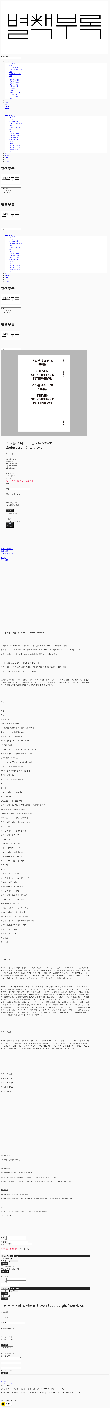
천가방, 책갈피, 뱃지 (15, 96)
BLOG (7, 108)
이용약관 (3, 1381)
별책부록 (12, 64)
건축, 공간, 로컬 (14, 82)
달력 (10, 98)
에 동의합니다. (15, 1249)
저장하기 (4, 1264)
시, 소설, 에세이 (14, 68)
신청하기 (4, 1373)
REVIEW (7, 106)
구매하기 (4, 1299)
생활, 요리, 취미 (14, 86)
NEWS (7, 102)
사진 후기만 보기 (9, 1266)
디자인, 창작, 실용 (15, 74)
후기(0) (3, 555)
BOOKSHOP (9, 62)
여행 (10, 78)
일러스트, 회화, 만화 (15, 70)
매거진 (11, 66)
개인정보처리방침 (6, 1383)
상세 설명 (4, 551)
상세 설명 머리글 (7, 549)
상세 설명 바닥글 (7, 553)
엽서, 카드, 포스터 (15, 92)
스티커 (11, 90)
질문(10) (4, 558)
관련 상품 (4, 560)
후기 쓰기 (5, 1271)
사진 (10, 76)
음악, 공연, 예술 (14, 80)
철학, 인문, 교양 (14, 84)
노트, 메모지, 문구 (15, 94)
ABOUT (7, 100)
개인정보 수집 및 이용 (9, 1249)
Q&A (6, 104)
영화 (10, 72)
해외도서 (12, 88)
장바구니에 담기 (7, 1348)
